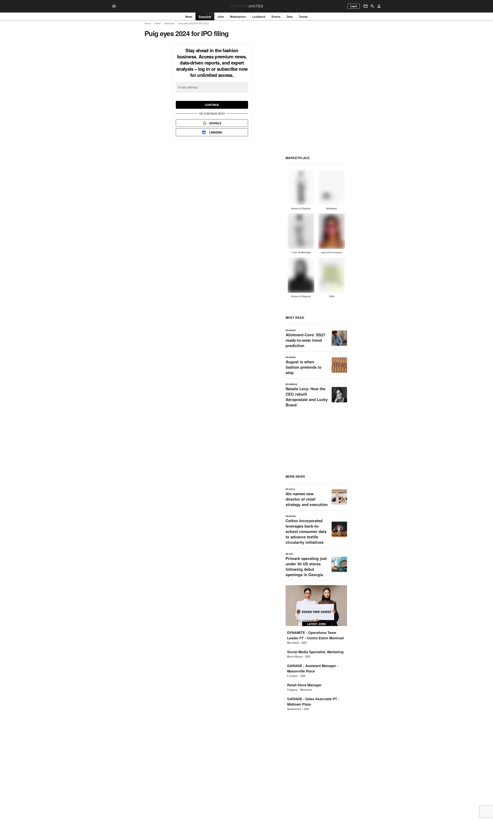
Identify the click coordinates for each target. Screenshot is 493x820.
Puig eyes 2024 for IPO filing (193, 23)
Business (169, 23)
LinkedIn (215, 132)
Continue (212, 105)
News (158, 23)
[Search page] (372, 6)
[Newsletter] (365, 6)
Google (215, 123)
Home (147, 23)
